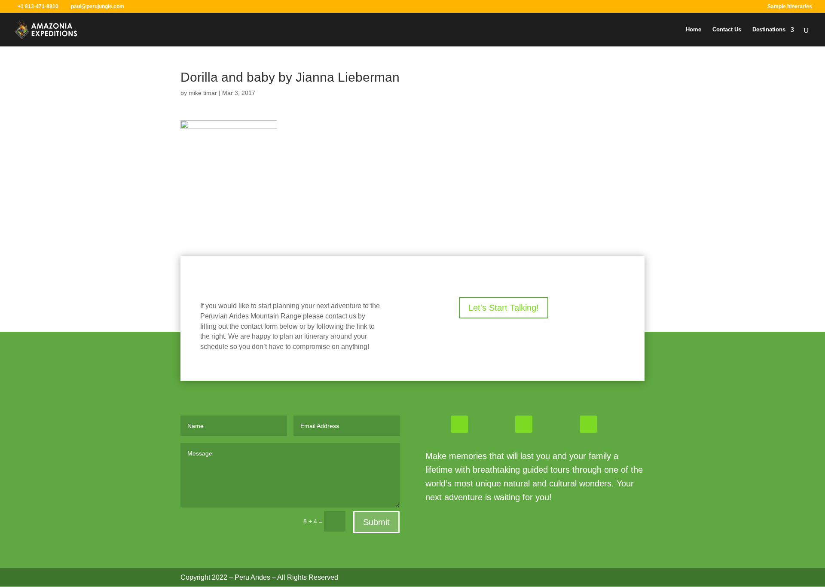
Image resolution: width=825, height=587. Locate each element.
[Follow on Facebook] (459, 424)
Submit (376, 522)
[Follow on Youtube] (588, 424)
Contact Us (726, 30)
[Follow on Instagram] (523, 424)
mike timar (203, 92)
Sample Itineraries (789, 6)
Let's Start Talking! (503, 307)
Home (693, 30)
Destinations (768, 30)
